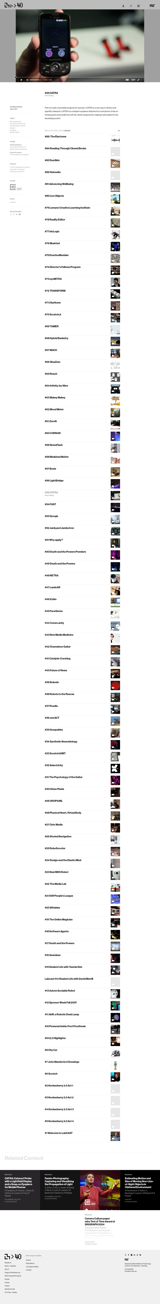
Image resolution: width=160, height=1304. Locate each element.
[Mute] (27, 80)
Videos (7, 1286)
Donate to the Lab (131, 1271)
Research (8, 1263)
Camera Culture (11, 1202)
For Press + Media (11, 1292)
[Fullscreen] (138, 80)
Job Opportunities (32, 1267)
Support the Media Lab (12, 1272)
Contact (28, 1270)
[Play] (21, 80)
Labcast (13, 202)
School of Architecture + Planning (136, 1266)
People (7, 1279)
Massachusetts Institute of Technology (138, 1264)
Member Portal (10, 1289)
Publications (30, 1263)
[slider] (80, 77)
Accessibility (129, 1269)
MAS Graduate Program (13, 1276)
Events (7, 1282)
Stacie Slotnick (17, 107)
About (7, 1269)
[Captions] (126, 80)
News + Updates (10, 1266)
